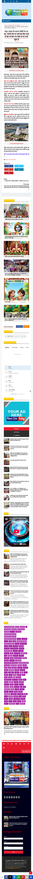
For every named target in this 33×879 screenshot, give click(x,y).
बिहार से (6, 682)
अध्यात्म (9, 25)
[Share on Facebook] (8, 166)
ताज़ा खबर (17, 670)
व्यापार (6, 696)
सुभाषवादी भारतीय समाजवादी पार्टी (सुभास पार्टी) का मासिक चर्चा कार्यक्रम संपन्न (19, 439)
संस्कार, (22, 42)
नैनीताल (6, 674)
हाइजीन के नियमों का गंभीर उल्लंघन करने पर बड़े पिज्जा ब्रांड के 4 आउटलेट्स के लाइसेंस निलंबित (19, 468)
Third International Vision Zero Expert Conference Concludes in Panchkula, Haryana (19, 447)
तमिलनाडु (11, 670)
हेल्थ (17, 703)
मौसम (13, 689)
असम (10, 641)
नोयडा (15, 674)
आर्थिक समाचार (23, 643)
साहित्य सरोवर (16, 698)
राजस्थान (22, 689)
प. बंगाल (19, 674)
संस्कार (18, 25)
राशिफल (6, 691)
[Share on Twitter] (19, 166)
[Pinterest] (23, 877)
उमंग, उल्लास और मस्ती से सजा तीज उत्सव (18, 460)
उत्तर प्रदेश (7, 648)
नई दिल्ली (16, 672)
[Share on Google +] (8, 169)
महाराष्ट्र (21, 684)
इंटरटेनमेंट (15, 646)
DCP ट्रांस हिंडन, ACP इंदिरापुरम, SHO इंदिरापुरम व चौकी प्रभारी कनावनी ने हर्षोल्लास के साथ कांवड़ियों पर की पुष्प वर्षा (19, 490)
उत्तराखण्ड (21, 650)
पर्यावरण (10, 677)
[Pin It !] (8, 173)
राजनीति (17, 689)
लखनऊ (20, 691)
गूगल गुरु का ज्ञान (18, 658)
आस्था (13, 25)
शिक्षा (20, 696)
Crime (17, 626)
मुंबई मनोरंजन (7, 689)
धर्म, (20, 42)
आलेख (6, 646)
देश (9, 672)
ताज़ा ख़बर (22, 670)
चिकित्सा (24, 658)
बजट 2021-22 (8, 679)
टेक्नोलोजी (25, 667)
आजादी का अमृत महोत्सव (21, 641)
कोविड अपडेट (24, 653)
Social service (21, 629)
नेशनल (25, 672)
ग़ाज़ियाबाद (7, 658)
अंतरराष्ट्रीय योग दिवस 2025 (10, 638)
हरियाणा (6, 703)
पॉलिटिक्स (18, 677)
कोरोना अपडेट (17, 653)
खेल (5, 655)
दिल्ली (6, 672)
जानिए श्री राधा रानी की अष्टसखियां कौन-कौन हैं (14, 219)
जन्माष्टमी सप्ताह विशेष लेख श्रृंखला (11, 662)
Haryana (22, 626)
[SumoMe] (31, 877)
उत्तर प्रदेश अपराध (14, 648)
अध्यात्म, (16, 42)
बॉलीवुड (16, 682)
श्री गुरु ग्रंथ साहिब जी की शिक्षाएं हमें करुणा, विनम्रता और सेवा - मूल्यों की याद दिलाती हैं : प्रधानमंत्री (15, 274)
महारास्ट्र (6, 686)
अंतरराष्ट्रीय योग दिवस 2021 (10, 636)
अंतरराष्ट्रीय (18, 631)
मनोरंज (11, 684)
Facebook (19, 326)
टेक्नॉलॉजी (14, 667)
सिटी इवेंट (22, 698)
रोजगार (16, 691)
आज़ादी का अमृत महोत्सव (9, 643)
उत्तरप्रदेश (21, 648)
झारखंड (24, 665)
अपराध (6, 641)
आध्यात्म (17, 643)
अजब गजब (12, 631)
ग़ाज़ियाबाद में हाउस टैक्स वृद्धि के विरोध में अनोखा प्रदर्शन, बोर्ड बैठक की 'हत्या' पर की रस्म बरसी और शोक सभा (19, 476)
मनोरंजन (16, 684)
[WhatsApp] (18, 877)
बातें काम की (15, 679)
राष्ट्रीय (11, 691)
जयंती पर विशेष (13, 665)
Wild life (6, 631)
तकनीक (6, 670)
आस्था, (19, 42)
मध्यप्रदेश (6, 684)
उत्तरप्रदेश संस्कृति (8, 650)
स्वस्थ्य (10, 701)
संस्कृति (10, 698)
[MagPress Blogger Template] (16, 11)
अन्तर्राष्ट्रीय (24, 638)
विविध (26, 694)
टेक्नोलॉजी (20, 667)
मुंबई (24, 686)
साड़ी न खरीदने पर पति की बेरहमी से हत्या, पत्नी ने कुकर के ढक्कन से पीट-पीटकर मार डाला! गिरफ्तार (19, 602)
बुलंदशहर (11, 682)
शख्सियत (10, 696)
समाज (24, 696)
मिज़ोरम (11, 686)
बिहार (24, 679)
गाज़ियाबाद (21, 655)
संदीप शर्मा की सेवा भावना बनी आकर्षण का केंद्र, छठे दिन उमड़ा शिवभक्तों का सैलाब (19, 482)
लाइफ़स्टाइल (13, 694)
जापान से (19, 665)
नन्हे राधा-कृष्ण (7, 301)
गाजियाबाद (15, 655)
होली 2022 (22, 703)
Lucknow (14, 629)
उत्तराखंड (15, 650)
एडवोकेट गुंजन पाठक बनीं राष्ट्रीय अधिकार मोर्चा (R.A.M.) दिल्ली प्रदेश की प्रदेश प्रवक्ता (19, 496)
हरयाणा (23, 701)
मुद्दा (21, 686)
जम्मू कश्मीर (7, 665)
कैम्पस (11, 653)
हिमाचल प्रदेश (12, 703)
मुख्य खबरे (16, 686)
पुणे (14, 677)
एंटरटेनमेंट (6, 653)
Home (6, 25)
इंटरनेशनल (21, 646)
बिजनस (20, 679)
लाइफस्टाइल (7, 694)
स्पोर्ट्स (6, 701)
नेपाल (21, 672)
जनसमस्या (12, 660)
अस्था (14, 641)
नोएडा (11, 674)
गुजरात (12, 658)
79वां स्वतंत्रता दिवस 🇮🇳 (9, 626)
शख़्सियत (15, 696)
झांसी (10, 667)
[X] (10, 877)
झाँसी (6, 667)
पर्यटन (6, 677)
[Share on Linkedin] (19, 169)
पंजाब (23, 674)
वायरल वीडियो (20, 694)
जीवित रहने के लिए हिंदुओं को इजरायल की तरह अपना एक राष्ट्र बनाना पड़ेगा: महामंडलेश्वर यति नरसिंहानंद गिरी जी (19, 454)
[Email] (27, 877)
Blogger (26, 326)
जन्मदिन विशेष (18, 660)
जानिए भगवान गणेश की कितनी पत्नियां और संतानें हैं (14, 256)
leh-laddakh (7, 629)
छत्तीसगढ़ (6, 660)
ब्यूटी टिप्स (21, 682)
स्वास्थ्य (19, 701)
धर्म (15, 25)
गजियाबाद (10, 655)
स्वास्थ (15, 701)
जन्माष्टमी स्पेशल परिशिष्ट (23, 662)
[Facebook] (6, 877)
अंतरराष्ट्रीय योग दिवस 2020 (10, 634)
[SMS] (14, 877)
